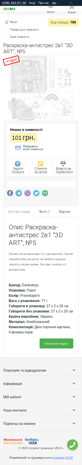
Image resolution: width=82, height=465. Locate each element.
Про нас (43, 3)
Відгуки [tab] (64, 211)
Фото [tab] (44, 211)
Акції (32, 3)
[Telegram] (19, 194)
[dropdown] (72, 444)
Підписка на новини (19, 424)
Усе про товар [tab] (19, 211)
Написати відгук (56, 343)
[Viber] (27, 194)
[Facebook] (10, 194)
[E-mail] (45, 194)
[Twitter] (36, 194)
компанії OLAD (63, 457)
